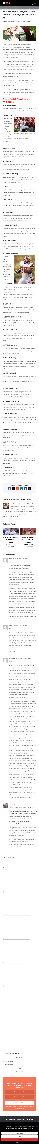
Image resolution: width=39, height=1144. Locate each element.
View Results (19, 1072)
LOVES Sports (9, 1064)
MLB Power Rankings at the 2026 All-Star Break (10, 540)
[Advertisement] (19, 1028)
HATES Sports (9, 1061)
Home (4, 8)
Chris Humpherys (13, 804)
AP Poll (14, 90)
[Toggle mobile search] (32, 4)
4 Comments (27, 21)
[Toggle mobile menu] (35, 4)
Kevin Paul (7, 21)
